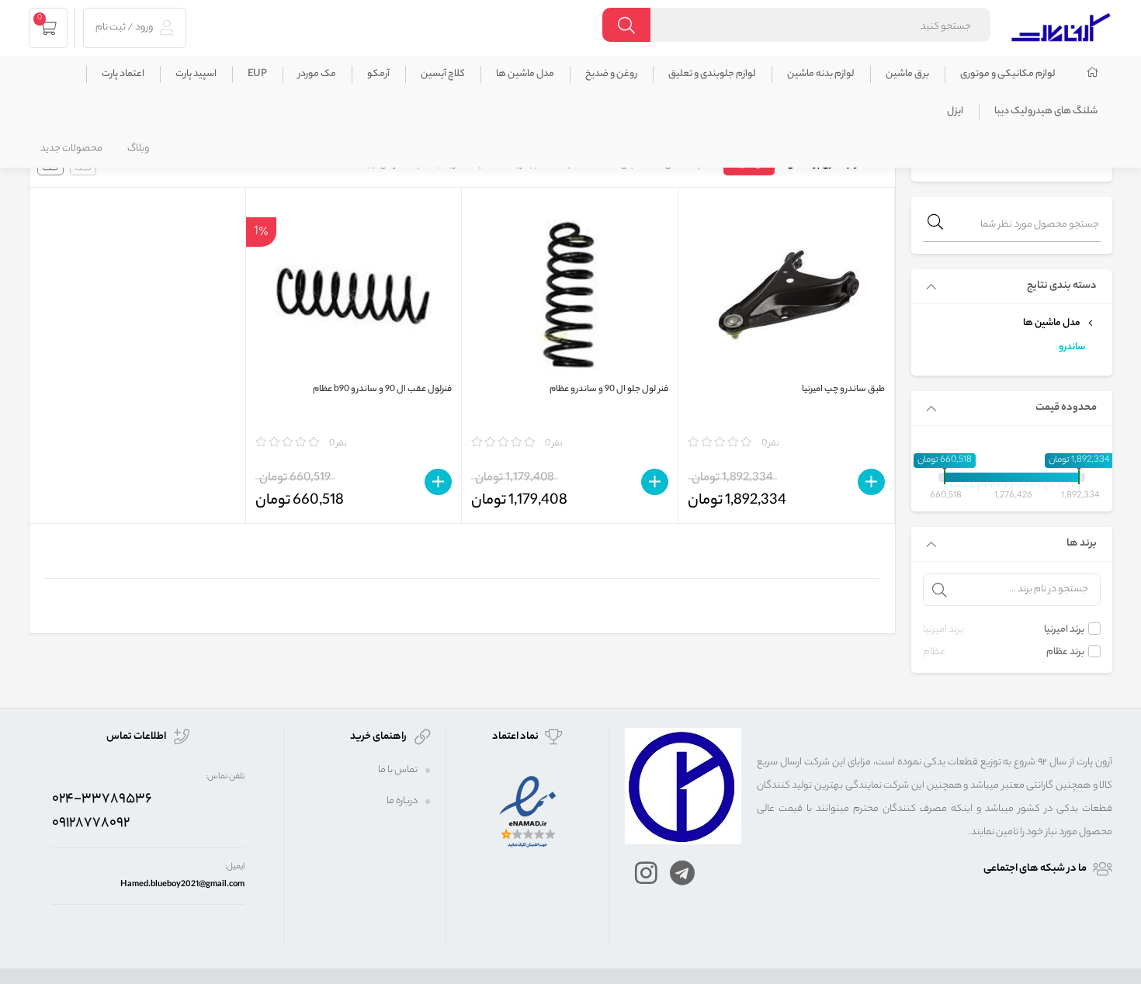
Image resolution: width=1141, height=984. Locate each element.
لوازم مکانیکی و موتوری (1008, 74)
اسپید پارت (196, 74)
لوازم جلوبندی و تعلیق (712, 74)
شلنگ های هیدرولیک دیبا (1046, 111)
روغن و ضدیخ (611, 74)
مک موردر (317, 74)
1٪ (261, 231)
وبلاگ (138, 148)
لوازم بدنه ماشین (821, 74)
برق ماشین (907, 74)
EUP (257, 74)
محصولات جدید (71, 148)
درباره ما (402, 801)
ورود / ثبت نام (124, 27)
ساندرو (1072, 347)
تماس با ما (398, 770)
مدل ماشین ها (525, 74)
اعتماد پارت (123, 74)
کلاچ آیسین (443, 74)
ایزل (955, 111)
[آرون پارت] (1061, 25)
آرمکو (378, 74)
